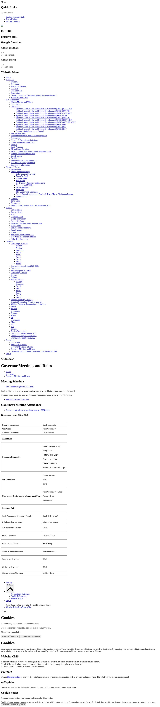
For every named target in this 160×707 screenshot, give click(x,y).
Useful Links (16, 232)
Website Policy (17, 598)
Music (13, 322)
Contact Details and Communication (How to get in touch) (34, 95)
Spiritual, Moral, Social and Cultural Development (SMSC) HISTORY (44, 120)
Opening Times (17, 216)
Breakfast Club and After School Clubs (26, 223)
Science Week (21, 178)
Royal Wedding (22, 187)
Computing (15, 320)
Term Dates (15, 201)
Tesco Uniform (12, 19)
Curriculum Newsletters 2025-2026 (25, 266)
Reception (20, 250)
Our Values (15, 84)
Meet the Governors (19, 345)
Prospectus (15, 93)
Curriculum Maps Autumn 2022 (23, 333)
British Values (16, 156)
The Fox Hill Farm (18, 133)
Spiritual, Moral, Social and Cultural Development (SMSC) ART (41, 115)
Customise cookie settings (30, 636)
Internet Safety (16, 212)
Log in (8, 354)
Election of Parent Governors (17, 399)
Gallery (14, 277)
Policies (14, 145)
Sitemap (9, 582)
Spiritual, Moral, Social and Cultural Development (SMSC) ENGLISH (44, 109)
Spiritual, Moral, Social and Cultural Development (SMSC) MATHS (43, 111)
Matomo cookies (13, 677)
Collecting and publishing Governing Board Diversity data (34, 351)
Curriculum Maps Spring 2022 (23, 338)
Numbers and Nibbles (24, 185)
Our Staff (14, 88)
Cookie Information (18, 596)
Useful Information (18, 219)
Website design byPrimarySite (18, 607)
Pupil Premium (17, 147)
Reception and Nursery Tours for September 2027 (30, 205)
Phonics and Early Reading (21, 300)
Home (8, 77)
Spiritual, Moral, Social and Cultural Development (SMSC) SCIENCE (44, 113)
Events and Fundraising (20, 172)
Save (23, 705)
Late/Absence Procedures (21, 228)
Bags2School (21, 196)
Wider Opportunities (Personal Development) (29, 136)
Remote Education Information (23, 154)
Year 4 (18, 259)
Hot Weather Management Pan (23, 163)
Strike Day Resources (19, 239)
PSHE (13, 315)
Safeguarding (16, 104)
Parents (9, 208)
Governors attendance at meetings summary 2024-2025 (28, 410)
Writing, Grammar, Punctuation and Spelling (28, 304)
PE (12, 318)
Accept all (14, 636)
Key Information (12, 100)
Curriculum (15, 106)
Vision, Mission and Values (21, 102)
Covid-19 (14, 158)
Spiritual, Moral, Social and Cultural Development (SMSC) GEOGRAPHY (46, 122)
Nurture (19, 248)
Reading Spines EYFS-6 (20, 270)
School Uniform (17, 221)
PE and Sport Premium (20, 149)
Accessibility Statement (20, 594)
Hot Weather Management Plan (23, 237)
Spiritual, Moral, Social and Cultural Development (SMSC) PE (41, 127)
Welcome (14, 82)
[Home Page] (2, 26)
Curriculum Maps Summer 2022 (23, 336)
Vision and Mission (18, 86)
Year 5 (18, 261)
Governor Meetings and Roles (23, 349)
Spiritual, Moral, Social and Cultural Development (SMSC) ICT (41, 129)
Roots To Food (22, 176)
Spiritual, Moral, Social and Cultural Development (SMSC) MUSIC (43, 118)
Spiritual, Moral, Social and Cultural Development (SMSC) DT (41, 124)
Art (12, 327)
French (13, 329)
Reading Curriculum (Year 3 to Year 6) (26, 302)
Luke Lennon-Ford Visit (25, 174)
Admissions (15, 138)
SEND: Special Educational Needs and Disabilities (31, 151)
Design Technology (18, 331)
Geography (15, 311)
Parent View (16, 225)
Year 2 (18, 255)
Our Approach (16, 91)
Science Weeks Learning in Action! (30, 131)
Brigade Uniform (13, 21)
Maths (13, 306)
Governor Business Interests (22, 347)
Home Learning (17, 279)
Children (9, 241)
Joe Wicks (20, 190)
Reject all (5, 636)
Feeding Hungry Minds (15, 17)
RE (12, 324)
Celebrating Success (19, 273)
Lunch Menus (16, 230)
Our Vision (15, 342)
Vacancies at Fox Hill (19, 97)
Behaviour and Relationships (22, 234)
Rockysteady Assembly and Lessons (30, 183)
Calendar (14, 199)
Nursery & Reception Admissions (24, 140)
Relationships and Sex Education (24, 160)
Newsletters (15, 203)
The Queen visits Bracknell (27, 192)
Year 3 (18, 257)
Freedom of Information (20, 165)
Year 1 (18, 252)
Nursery (19, 246)
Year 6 (18, 264)
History (14, 313)
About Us (10, 79)
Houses (14, 275)
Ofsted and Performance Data (22, 142)
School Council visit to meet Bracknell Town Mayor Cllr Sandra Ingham (44, 194)
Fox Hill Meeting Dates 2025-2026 (20, 387)
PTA (13, 214)
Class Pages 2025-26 (19, 243)
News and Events (13, 167)
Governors (10, 340)
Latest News (16, 169)
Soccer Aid (20, 181)
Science (14, 309)
